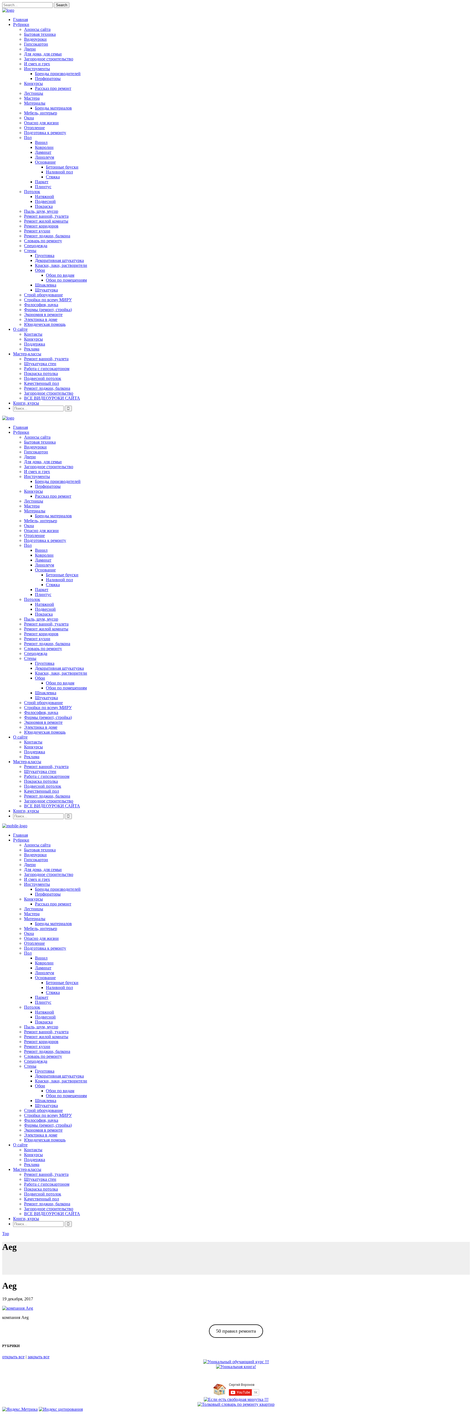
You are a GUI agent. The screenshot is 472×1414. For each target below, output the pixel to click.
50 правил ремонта (236, 1331)
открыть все (13, 1356)
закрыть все (38, 1356)
